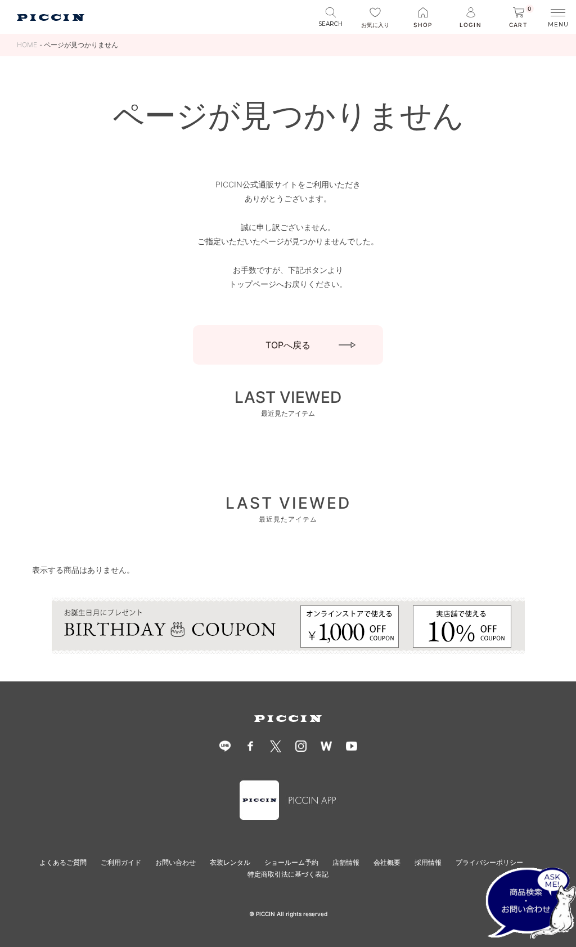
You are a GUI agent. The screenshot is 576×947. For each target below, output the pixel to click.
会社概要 (387, 862)
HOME (27, 45)
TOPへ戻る (288, 345)
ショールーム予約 (291, 862)
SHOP (422, 24)
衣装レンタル (230, 862)
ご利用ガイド (121, 862)
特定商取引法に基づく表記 (288, 874)
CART (520, 17)
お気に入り (375, 24)
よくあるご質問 (63, 862)
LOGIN (470, 24)
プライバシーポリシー (489, 862)
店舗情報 (345, 862)
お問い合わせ (175, 862)
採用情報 (428, 862)
